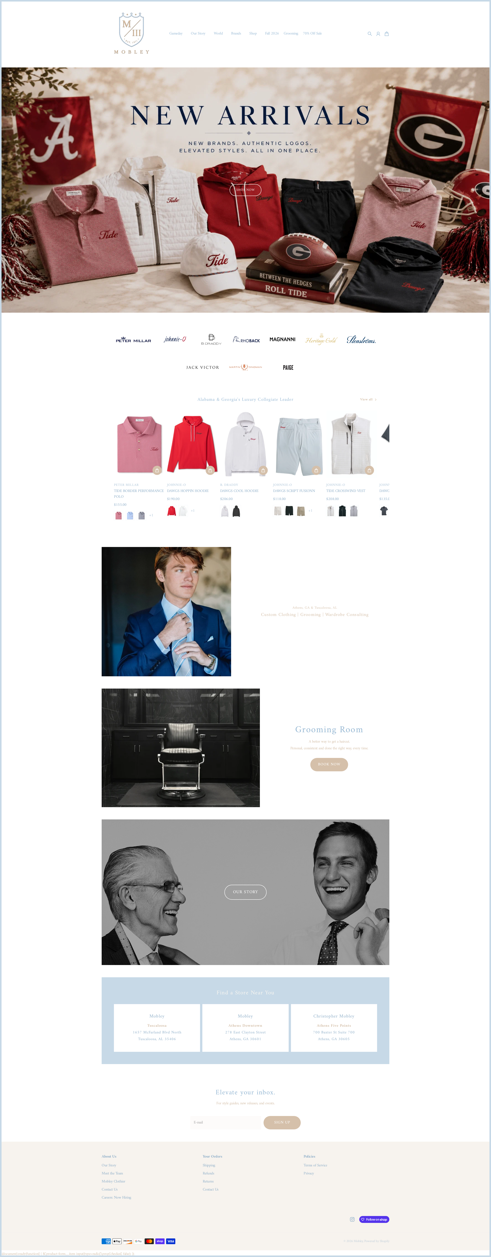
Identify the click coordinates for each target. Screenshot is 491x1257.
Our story (245, 892)
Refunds (208, 1174)
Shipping (209, 1165)
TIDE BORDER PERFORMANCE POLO (139, 494)
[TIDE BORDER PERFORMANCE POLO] (139, 444)
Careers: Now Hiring (116, 1198)
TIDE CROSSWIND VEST (345, 491)
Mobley (358, 1241)
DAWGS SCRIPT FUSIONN (294, 491)
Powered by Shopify (376, 1241)
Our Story (109, 1165)
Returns (208, 1182)
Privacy (309, 1174)
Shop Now (245, 190)
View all (366, 399)
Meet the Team (112, 1174)
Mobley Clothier (113, 1182)
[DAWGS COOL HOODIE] (245, 444)
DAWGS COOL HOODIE (239, 491)
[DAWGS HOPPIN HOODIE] (192, 444)
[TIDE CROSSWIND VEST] (351, 444)
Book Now (329, 764)
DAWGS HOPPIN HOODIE (188, 491)
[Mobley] (131, 34)
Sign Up (282, 1122)
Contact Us (109, 1190)
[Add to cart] (157, 470)
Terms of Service (315, 1165)
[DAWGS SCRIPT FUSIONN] (298, 444)
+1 (151, 515)
